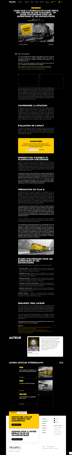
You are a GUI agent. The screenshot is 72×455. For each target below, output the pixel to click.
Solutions (32, 1)
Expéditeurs (20, 1)
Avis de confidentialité (50, 446)
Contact (44, 430)
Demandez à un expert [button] (53, 2)
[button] (60, 363)
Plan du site (56, 448)
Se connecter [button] (47, 2)
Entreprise (36, 1)
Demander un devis (57, 429)
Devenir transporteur (57, 434)
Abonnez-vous (41, 149)
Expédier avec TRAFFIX (57, 427)
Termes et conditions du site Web (47, 448)
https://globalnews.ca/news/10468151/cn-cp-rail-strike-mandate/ (32, 330)
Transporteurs (27, 1)
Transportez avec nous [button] (16, 439)
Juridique (43, 446)
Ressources (41, 1)
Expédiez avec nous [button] (15, 424)
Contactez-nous (27, 322)
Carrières (44, 432)
